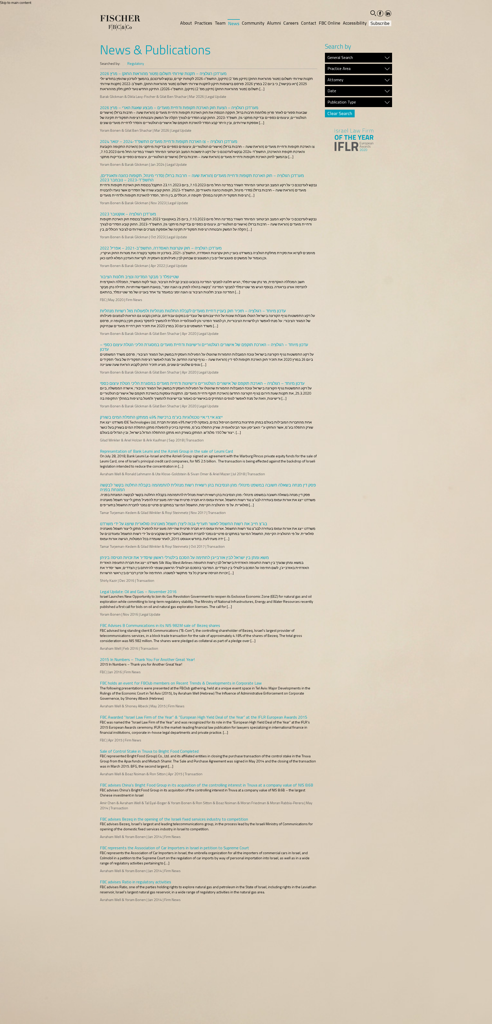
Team (220, 22)
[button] (373, 13)
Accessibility (355, 22)
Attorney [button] (335, 80)
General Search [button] (340, 57)
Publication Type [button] (341, 102)
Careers (291, 22)
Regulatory (135, 63)
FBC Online (329, 22)
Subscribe (380, 23)
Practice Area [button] (339, 68)
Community (253, 22)
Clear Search (339, 113)
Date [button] (331, 91)
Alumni (274, 22)
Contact (308, 22)
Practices (203, 22)
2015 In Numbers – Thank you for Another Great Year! (141, 664)
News (233, 23)
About (186, 22)
